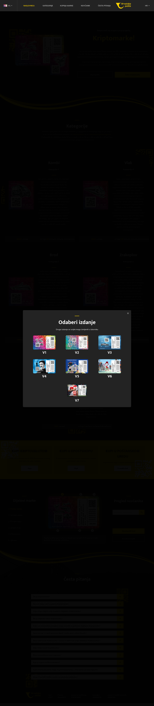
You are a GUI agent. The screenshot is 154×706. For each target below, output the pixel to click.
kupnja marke (66, 6)
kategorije (48, 6)
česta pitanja (104, 6)
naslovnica (28, 6)
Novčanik (85, 6)
